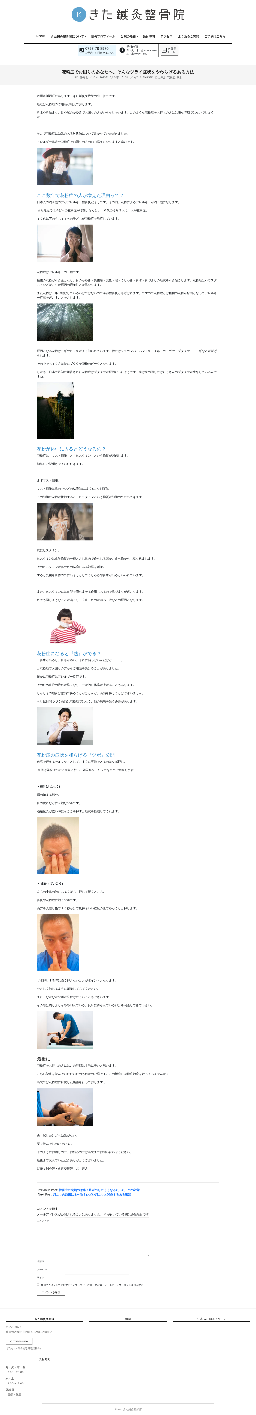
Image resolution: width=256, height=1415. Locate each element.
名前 (40, 1261)
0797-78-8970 (20, 1341)
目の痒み (160, 77)
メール (42, 1269)
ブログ (134, 77)
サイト (40, 1277)
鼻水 (179, 77)
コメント (43, 1220)
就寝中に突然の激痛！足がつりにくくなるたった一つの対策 (100, 1190)
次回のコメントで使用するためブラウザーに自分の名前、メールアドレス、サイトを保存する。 (93, 1285)
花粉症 (171, 77)
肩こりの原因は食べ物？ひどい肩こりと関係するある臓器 (92, 1194)
